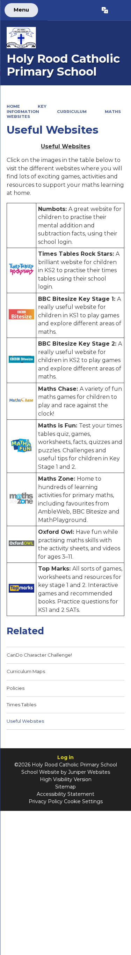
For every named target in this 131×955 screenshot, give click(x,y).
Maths (113, 111)
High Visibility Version (66, 779)
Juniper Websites (89, 772)
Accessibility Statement (65, 794)
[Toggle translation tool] (104, 10)
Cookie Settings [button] (83, 801)
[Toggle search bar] (119, 10)
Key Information (27, 109)
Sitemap (65, 787)
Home (13, 106)
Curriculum (72, 111)
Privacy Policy (46, 801)
